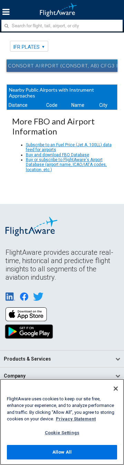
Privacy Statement (76, 418)
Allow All (62, 452)
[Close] (115, 388)
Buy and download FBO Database (57, 154)
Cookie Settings (62, 432)
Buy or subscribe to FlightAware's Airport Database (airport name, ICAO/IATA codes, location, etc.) (66, 164)
